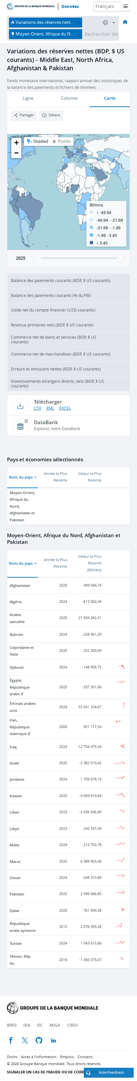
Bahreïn (16, 634)
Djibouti (17, 667)
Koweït (16, 795)
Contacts (84, 1057)
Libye (14, 828)
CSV (37, 408)
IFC (40, 1025)
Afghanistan (20, 585)
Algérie (16, 601)
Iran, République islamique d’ (20, 726)
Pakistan (17, 893)
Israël (14, 763)
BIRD (12, 1025)
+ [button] (16, 143)
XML (50, 408)
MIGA (55, 1025)
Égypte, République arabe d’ (20, 687)
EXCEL (65, 408)
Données (70, 6)
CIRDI (72, 1025)
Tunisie (16, 943)
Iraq (13, 746)
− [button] (16, 153)
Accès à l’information (39, 1057)
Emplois (67, 1057)
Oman (15, 877)
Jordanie (17, 779)
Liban (14, 812)
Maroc (15, 861)
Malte (14, 844)
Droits (12, 1057)
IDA (26, 1025)
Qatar (15, 910)
